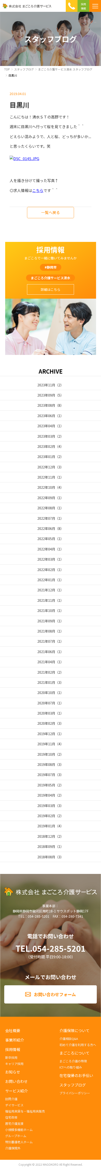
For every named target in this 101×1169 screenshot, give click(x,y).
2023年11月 (46, 385)
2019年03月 (46, 805)
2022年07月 (46, 518)
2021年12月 (46, 590)
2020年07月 (46, 703)
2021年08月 (46, 631)
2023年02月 (46, 446)
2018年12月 (46, 836)
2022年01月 (46, 579)
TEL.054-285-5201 (50, 948)
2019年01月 (46, 826)
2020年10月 (46, 692)
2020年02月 (46, 723)
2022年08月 (46, 508)
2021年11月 (46, 600)
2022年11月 (46, 477)
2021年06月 (46, 651)
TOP (7, 69)
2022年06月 (46, 528)
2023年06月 (46, 415)
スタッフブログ (24, 69)
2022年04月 (46, 549)
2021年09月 (46, 621)
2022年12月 (46, 467)
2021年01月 (46, 682)
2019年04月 (46, 795)
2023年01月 (46, 456)
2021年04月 (46, 661)
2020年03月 (46, 713)
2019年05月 (46, 785)
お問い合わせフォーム (55, 994)
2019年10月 (46, 754)
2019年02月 (46, 815)
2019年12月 (46, 733)
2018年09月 (46, 846)
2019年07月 (46, 774)
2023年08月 (46, 405)
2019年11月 (46, 744)
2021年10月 (46, 610)
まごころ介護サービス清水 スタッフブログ (65, 69)
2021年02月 (46, 672)
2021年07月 (46, 641)
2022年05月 (46, 538)
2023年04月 (46, 425)
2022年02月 (46, 569)
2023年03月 (46, 436)
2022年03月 (46, 559)
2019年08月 (46, 764)
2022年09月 (46, 497)
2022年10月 (46, 487)
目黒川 (12, 75)
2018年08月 (46, 857)
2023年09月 (46, 395)
